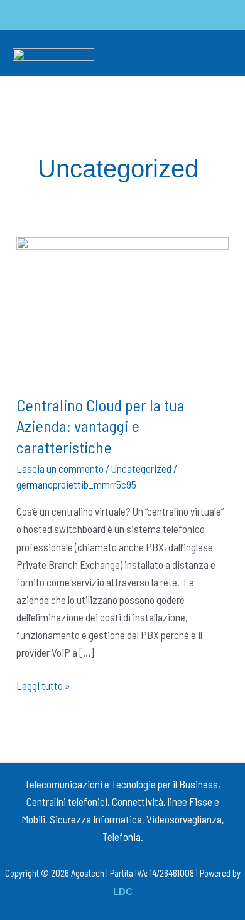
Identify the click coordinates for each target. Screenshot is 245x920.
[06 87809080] (44, 15)
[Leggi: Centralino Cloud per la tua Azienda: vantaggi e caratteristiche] (122, 306)
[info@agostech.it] (122, 15)
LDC (123, 892)
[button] (207, 15)
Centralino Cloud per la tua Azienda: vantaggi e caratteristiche (100, 426)
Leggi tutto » (43, 684)
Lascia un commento (60, 468)
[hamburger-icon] (218, 53)
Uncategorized (141, 468)
